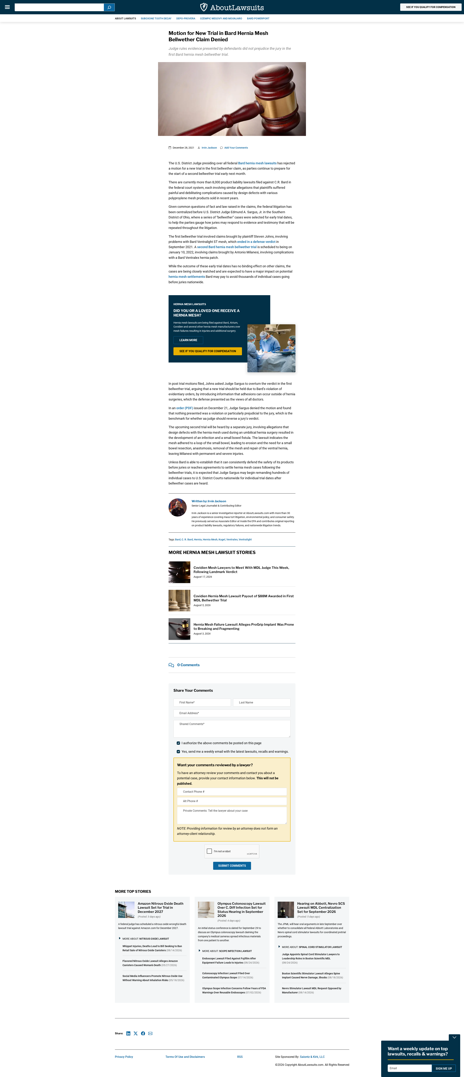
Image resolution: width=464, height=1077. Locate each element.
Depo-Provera (185, 18)
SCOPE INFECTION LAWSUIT (235, 951)
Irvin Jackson (209, 147)
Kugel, (222, 539)
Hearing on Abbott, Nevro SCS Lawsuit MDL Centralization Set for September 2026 (321, 908)
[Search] (109, 7)
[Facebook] (143, 1033)
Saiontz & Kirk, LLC (312, 1057)
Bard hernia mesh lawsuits (257, 163)
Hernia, (198, 539)
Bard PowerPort (258, 18)
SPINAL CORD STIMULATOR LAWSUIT (320, 947)
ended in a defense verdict (256, 242)
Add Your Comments (236, 147)
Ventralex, (232, 539)
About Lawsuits (125, 18)
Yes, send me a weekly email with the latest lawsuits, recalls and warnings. (235, 751)
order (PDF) (184, 408)
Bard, (178, 539)
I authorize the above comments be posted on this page (222, 743)
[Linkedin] (128, 1033)
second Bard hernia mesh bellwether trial (227, 247)
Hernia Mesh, (210, 539)
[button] (430, 7)
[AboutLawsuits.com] (232, 7)
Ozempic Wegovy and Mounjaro (221, 18)
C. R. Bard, (187, 539)
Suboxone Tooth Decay (156, 18)
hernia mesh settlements (187, 277)
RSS (240, 1057)
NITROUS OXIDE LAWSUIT (154, 938)
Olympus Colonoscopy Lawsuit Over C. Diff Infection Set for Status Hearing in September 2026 (242, 910)
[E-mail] (150, 1033)
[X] (136, 1033)
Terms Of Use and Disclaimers (185, 1057)
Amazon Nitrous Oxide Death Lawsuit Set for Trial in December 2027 (160, 908)
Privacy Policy (124, 1057)
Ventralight (245, 539)
